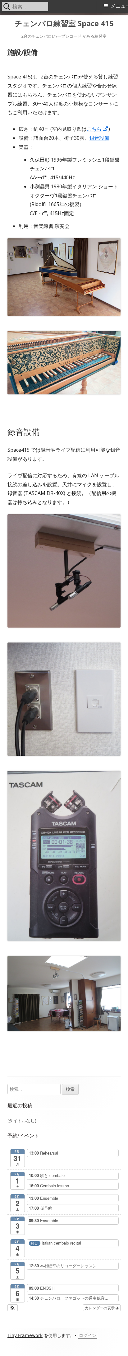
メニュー (119, 6)
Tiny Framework (25, 1335)
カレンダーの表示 (100, 1307)
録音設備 (99, 137)
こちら (97, 128)
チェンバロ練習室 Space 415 (64, 23)
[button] (12, 1308)
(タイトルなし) (21, 1120)
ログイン (87, 1335)
